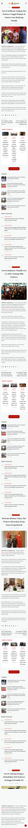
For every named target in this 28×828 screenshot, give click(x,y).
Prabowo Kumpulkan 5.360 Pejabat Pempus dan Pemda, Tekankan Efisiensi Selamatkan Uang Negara (5, 148)
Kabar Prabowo (16, 7)
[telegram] (11, 115)
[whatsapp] (15, 115)
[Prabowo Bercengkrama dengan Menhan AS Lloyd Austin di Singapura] (22, 134)
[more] (17, 115)
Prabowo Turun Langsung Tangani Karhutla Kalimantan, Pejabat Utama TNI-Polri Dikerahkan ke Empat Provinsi (15, 200)
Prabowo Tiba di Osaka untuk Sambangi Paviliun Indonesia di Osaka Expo (5, 398)
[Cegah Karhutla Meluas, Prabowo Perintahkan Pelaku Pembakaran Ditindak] (3, 178)
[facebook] (5, 115)
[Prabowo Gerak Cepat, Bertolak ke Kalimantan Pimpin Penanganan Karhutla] (3, 207)
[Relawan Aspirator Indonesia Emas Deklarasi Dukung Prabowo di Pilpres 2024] (14, 385)
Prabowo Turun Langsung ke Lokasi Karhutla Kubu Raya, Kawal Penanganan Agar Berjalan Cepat (16, 192)
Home (9, 7)
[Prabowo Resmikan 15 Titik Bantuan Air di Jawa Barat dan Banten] (14, 644)
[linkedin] (13, 115)
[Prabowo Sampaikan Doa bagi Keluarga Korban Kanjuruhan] (5, 644)
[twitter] (7, 115)
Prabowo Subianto (14, 47)
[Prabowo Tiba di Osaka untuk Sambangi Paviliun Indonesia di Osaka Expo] (5, 385)
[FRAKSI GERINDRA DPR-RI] (14, 3)
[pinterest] (9, 115)
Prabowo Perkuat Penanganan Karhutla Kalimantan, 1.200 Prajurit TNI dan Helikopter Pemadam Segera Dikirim (16, 185)
